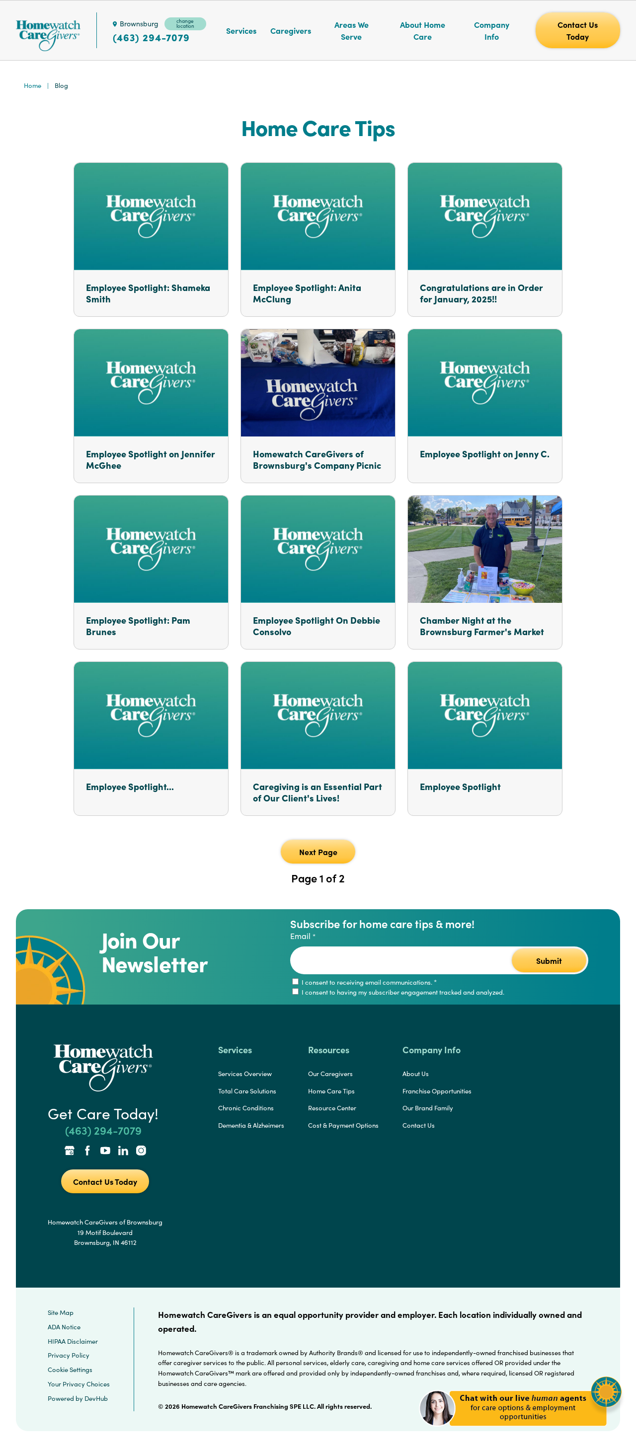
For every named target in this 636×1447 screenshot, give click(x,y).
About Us (415, 1073)
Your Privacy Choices (79, 1383)
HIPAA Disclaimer (73, 1341)
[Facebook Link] (87, 1152)
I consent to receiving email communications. (368, 982)
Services (241, 30)
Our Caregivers (330, 1073)
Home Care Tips (331, 1090)
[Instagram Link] (141, 1152)
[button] (520, 1432)
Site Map (61, 1312)
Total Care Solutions (247, 1090)
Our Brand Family (427, 1107)
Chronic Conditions (246, 1107)
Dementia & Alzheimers (251, 1125)
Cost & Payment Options (343, 1125)
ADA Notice (64, 1326)
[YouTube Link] (105, 1152)
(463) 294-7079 (151, 37)
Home (32, 85)
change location (185, 23)
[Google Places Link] (70, 1152)
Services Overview (245, 1073)
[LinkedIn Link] (123, 1152)
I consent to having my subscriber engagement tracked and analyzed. (402, 992)
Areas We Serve (351, 30)
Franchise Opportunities (437, 1090)
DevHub (96, 1398)
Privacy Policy (68, 1355)
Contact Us (418, 1125)
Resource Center (332, 1107)
